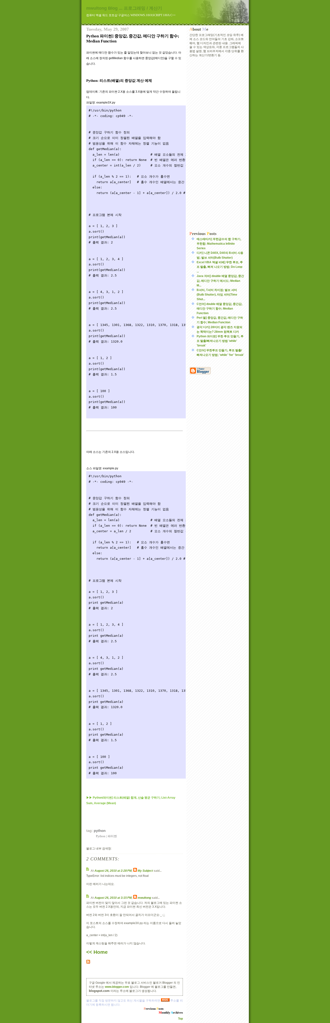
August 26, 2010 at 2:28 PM (113, 870)
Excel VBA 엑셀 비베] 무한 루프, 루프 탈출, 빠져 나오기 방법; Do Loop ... (220, 267)
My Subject (145, 870)
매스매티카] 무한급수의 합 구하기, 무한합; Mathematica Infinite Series (219, 243)
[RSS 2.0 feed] (134, 962)
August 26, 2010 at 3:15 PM (113, 897)
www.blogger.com (117, 986)
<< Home (97, 952)
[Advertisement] (216, 144)
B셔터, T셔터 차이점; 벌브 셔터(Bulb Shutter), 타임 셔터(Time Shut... (217, 294)
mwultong (144, 897)
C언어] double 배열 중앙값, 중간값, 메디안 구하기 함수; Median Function (219, 308)
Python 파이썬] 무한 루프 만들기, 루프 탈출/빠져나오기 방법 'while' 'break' (220, 341)
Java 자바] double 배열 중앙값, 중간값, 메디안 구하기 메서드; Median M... (220, 280)
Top (180, 1018)
